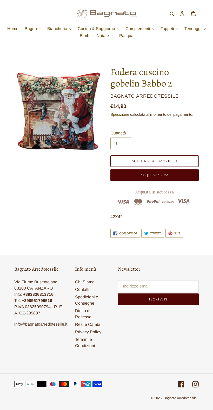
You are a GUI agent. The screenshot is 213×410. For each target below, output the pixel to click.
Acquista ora (155, 174)
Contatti (82, 289)
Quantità (118, 133)
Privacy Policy (88, 332)
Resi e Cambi (87, 324)
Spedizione (119, 114)
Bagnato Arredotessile (180, 398)
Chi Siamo (85, 282)
